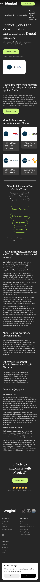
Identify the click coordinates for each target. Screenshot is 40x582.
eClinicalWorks (22, 15)
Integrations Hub (8, 15)
